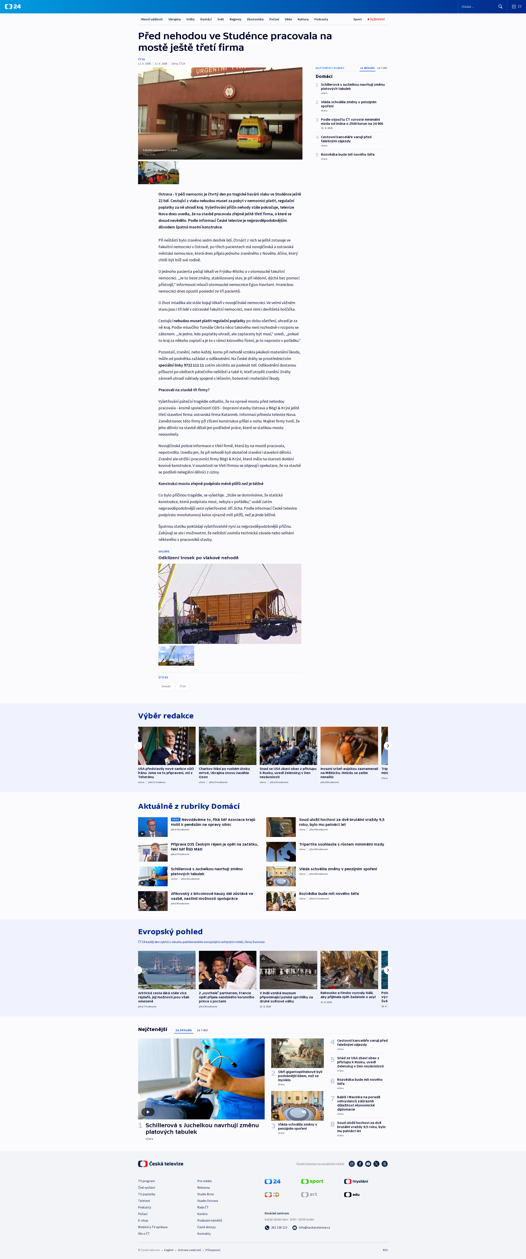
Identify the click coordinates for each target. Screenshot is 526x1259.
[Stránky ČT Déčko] (272, 1194)
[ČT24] (13, 6)
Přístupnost (212, 1250)
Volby (190, 19)
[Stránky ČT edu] (351, 1194)
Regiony (235, 19)
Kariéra (202, 1214)
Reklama (203, 1187)
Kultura (303, 19)
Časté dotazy (206, 1227)
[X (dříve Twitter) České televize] (376, 1164)
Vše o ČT (144, 1233)
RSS (385, 1250)
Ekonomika (255, 19)
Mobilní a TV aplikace (153, 1227)
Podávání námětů (209, 1220)
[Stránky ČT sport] (312, 1181)
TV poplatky (146, 1194)
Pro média (204, 1181)
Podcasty (321, 19)
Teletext (144, 1201)
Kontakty (204, 1233)
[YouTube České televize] (368, 1164)
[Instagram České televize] (351, 1164)
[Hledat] (500, 6)
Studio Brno (205, 1194)
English (168, 1250)
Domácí (206, 19)
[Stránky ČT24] (272, 1181)
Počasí (274, 19)
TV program (146, 1181)
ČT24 (141, 59)
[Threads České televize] (384, 1164)
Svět (220, 19)
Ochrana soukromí (189, 1250)
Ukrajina (174, 19)
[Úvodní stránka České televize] (161, 1164)
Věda (288, 19)
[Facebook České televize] (360, 1164)
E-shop (143, 1220)
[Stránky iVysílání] (356, 1181)
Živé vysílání (146, 1187)
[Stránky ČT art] (309, 1194)
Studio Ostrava (207, 1201)
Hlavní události (152, 19)
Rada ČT (203, 1207)
